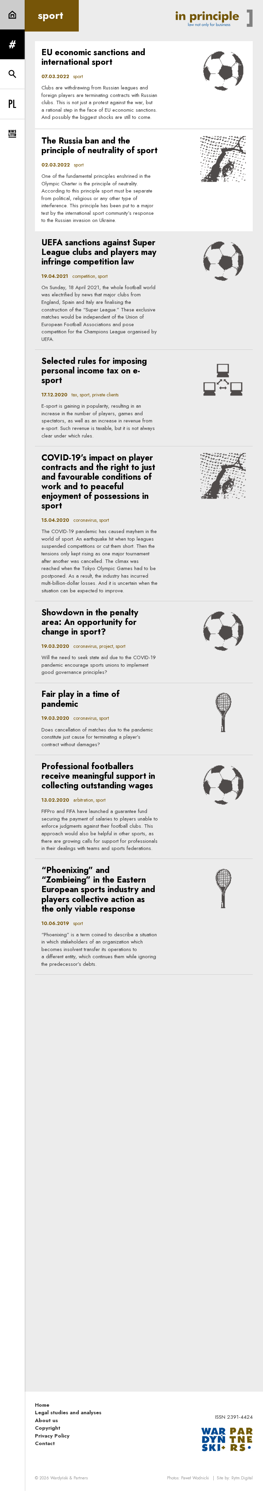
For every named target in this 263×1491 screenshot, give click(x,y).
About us (46, 1420)
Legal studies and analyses (68, 1412)
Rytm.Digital (242, 1478)
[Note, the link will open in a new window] (227, 1439)
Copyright (47, 1428)
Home (42, 1405)
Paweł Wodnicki (195, 1478)
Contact (45, 1443)
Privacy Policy (52, 1436)
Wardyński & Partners (69, 1478)
